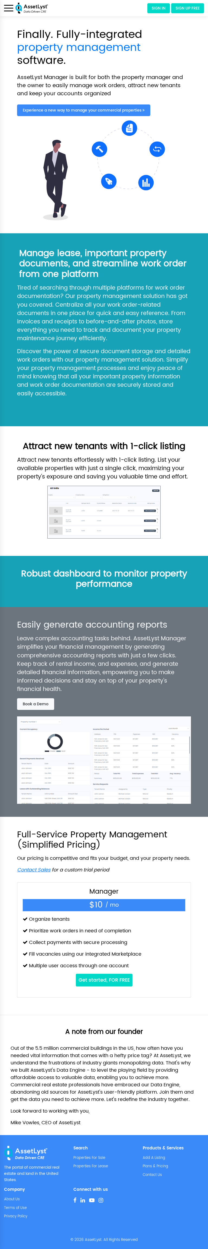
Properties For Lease (90, 1166)
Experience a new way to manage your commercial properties (82, 110)
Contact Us (152, 1175)
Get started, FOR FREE (104, 980)
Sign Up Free (188, 8)
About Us (12, 1199)
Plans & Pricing (155, 1166)
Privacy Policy (15, 1216)
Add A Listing (154, 1158)
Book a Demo (35, 704)
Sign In (158, 8)
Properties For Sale (89, 1158)
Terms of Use (15, 1208)
